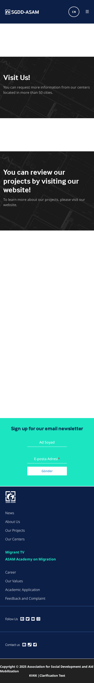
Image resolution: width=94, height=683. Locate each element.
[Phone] (29, 645)
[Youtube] (33, 619)
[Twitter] (28, 619)
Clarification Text (52, 675)
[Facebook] (22, 619)
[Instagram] (38, 619)
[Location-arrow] (35, 645)
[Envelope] (24, 645)
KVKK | (34, 675)
